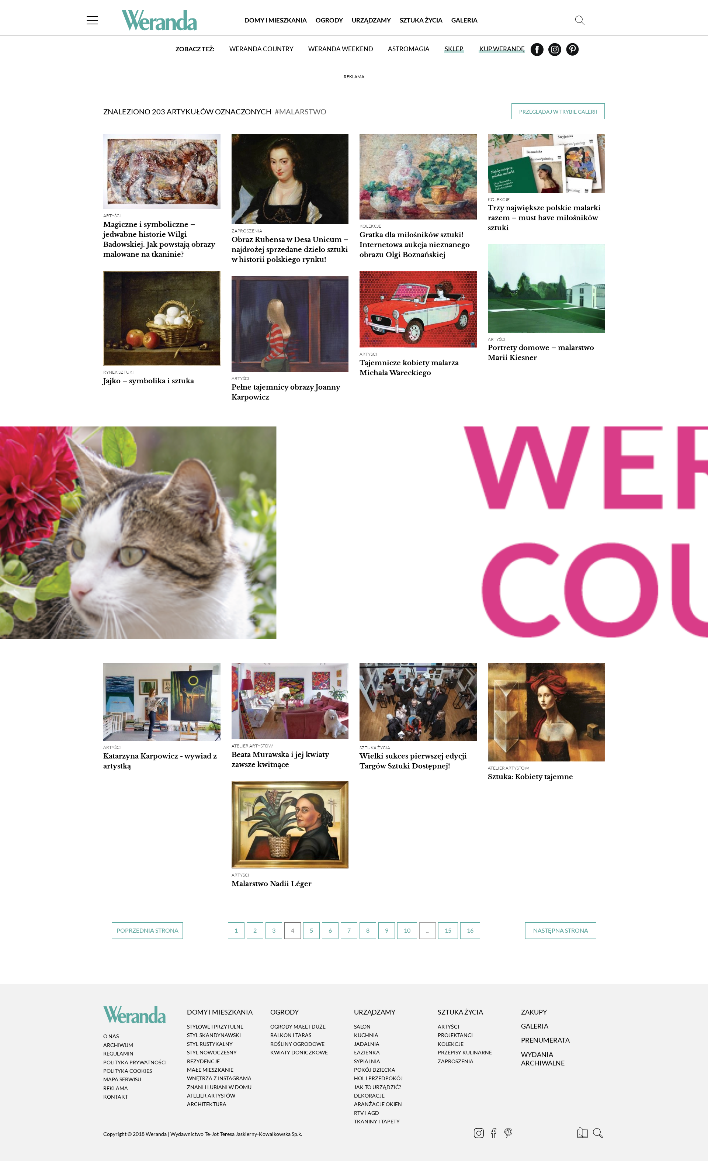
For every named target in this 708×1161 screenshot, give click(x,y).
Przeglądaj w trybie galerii (558, 111)
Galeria (464, 20)
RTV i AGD (366, 1113)
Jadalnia (366, 1044)
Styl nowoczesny (212, 1052)
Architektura (206, 1104)
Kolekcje (370, 226)
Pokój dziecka (374, 1070)
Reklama (115, 1088)
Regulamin (118, 1053)
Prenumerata (545, 1040)
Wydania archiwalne (543, 1058)
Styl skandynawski (214, 1035)
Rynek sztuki (118, 372)
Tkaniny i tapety (377, 1121)
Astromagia (409, 49)
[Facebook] (537, 52)
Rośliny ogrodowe (297, 1044)
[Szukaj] (579, 20)
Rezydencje (203, 1061)
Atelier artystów (252, 746)
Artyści (112, 215)
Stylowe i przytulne (215, 1026)
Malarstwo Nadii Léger (272, 884)
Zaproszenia (247, 231)
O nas (111, 1036)
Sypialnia (367, 1061)
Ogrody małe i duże (298, 1026)
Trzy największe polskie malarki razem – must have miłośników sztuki (544, 218)
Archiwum (118, 1045)
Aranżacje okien (378, 1104)
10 (407, 930)
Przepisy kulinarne (465, 1052)
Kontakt (115, 1096)
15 (448, 930)
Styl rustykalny (210, 1044)
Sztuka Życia (421, 20)
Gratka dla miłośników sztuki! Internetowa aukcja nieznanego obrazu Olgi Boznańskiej (415, 245)
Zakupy (534, 1012)
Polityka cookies (127, 1071)
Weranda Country (261, 49)
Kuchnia (366, 1035)
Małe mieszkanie (210, 1070)
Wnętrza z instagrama (219, 1078)
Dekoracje (369, 1095)
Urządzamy (371, 20)
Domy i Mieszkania (275, 20)
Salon (362, 1026)
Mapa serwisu (122, 1080)
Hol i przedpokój (378, 1078)
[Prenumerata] (583, 1134)
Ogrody (329, 20)
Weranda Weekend (340, 49)
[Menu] (92, 20)
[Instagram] (555, 52)
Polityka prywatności (135, 1062)
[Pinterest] (572, 52)
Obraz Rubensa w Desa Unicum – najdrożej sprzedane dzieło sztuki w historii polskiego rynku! (290, 250)
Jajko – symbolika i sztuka (148, 381)
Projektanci (455, 1035)
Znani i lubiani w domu (219, 1087)
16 (470, 930)
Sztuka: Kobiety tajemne (530, 777)
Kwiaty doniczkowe (299, 1052)
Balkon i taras (290, 1035)
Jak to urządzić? (377, 1087)
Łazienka (367, 1052)
